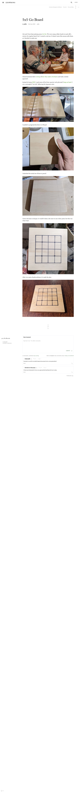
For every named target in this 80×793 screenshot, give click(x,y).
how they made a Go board (49, 77)
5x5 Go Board (5, 338)
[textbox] (48, 342)
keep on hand (67, 82)
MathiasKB (27, 359)
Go (45, 34)
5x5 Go (32, 19)
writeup (38, 77)
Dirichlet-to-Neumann (30, 367)
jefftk (25, 24)
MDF (33, 82)
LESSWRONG (10, 2)
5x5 (43, 34)
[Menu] (3, 2)
